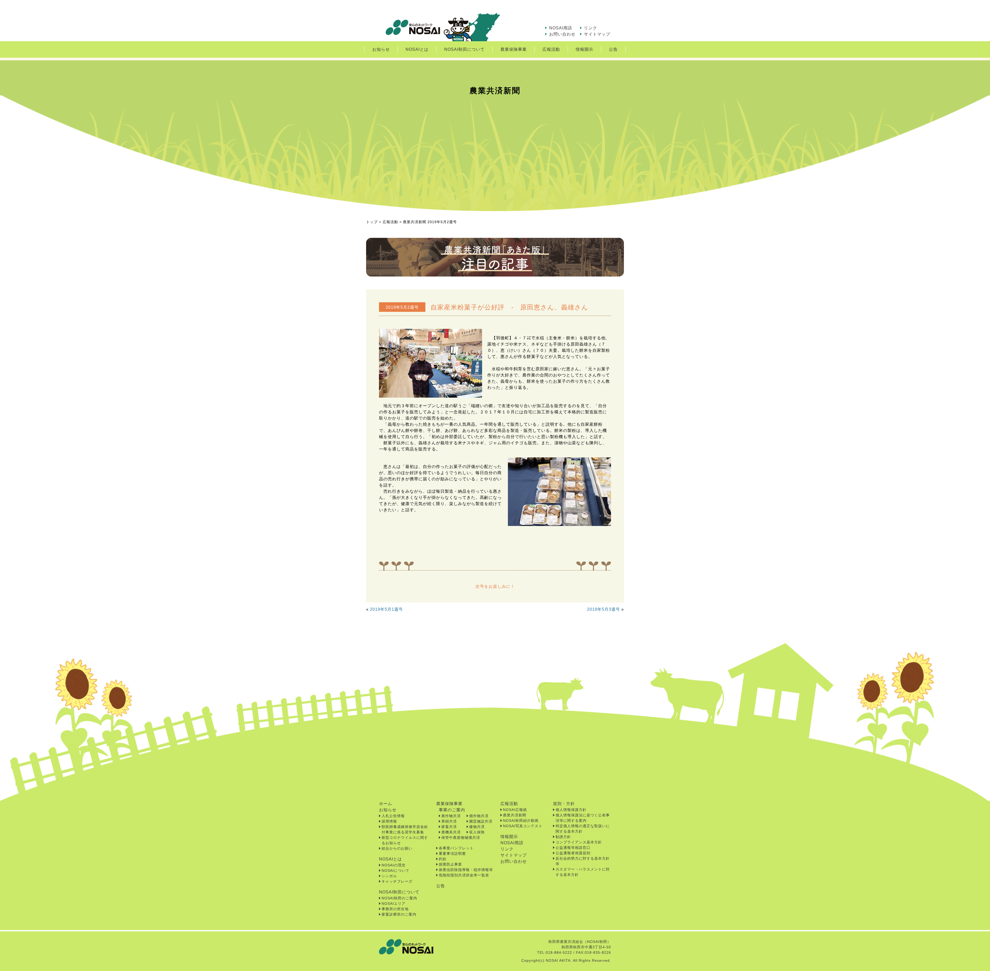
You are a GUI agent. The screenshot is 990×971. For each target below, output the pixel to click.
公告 (613, 49)
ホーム (385, 803)
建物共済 (477, 827)
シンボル (389, 876)
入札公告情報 (393, 816)
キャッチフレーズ (397, 881)
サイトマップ (597, 34)
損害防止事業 (450, 864)
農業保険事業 (513, 49)
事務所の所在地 (395, 909)
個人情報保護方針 (571, 810)
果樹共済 (449, 821)
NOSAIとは (417, 49)
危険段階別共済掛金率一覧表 (464, 875)
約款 (443, 859)
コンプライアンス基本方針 (579, 842)
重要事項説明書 (452, 853)
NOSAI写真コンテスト (522, 826)
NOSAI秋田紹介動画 (521, 820)
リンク (590, 28)
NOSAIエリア (394, 903)
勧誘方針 (563, 837)
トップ (372, 222)
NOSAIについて (395, 870)
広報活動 (551, 49)
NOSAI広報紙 (515, 810)
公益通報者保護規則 (573, 853)
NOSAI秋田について (464, 49)
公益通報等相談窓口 (573, 848)
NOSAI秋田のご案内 (399, 898)
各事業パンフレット (456, 848)
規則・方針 (564, 803)
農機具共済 (451, 832)
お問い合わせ (562, 34)
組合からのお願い (397, 848)
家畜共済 (449, 827)
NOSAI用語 (560, 28)
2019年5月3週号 (603, 609)
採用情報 (389, 821)
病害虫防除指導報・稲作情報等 (466, 870)
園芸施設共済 (480, 821)
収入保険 (477, 832)
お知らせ (381, 49)
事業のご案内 (452, 810)
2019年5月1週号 (386, 609)
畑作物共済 (479, 816)
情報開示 (584, 49)
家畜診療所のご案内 (399, 914)
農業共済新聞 (514, 815)
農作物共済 (451, 816)
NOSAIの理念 (394, 865)
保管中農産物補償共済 (460, 837)
